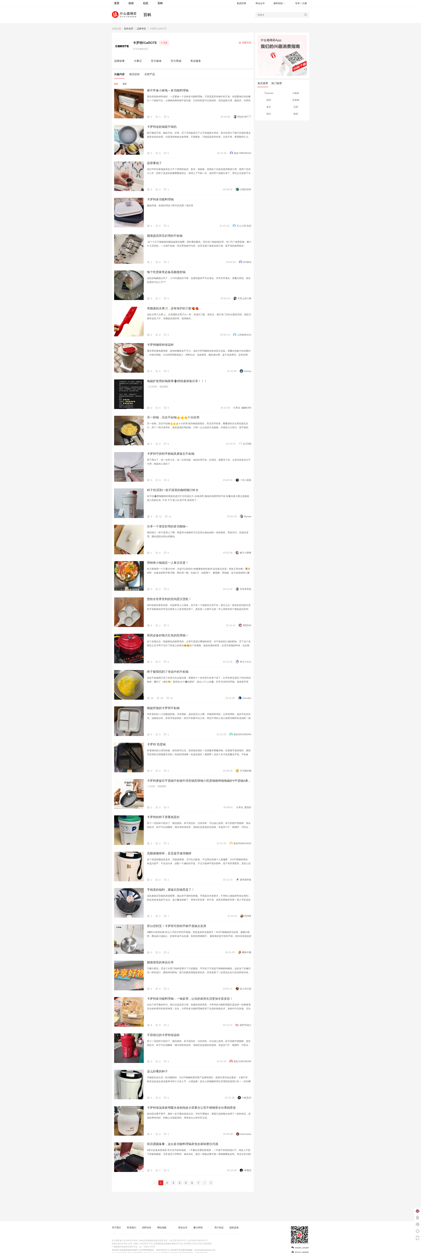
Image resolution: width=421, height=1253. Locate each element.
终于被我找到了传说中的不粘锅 (167, 671)
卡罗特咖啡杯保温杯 (160, 344)
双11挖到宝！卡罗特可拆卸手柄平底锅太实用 (176, 926)
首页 (116, 3)
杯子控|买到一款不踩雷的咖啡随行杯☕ (173, 490)
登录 (297, 3)
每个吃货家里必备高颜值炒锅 (166, 272)
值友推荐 (164, 387)
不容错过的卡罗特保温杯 (163, 1035)
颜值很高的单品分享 (160, 962)
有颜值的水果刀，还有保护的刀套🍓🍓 (173, 308)
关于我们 (116, 1227)
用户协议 (219, 1227)
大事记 (138, 61)
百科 (147, 14)
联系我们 (131, 1227)
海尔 (268, 113)
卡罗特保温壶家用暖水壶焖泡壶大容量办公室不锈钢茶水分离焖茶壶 (191, 1107)
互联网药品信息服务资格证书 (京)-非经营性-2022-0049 (178, 1243)
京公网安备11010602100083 (125, 1240)
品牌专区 (141, 28)
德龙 (295, 113)
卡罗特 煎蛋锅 (156, 744)
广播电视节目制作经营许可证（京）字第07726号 (133, 1247)
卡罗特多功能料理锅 (160, 199)
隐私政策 (234, 1227)
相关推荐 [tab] (263, 83)
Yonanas (268, 93)
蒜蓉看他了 (154, 163)
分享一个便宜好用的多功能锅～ (167, 526)
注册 (304, 3)
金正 (268, 107)
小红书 (153, 387)
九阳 (295, 107)
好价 (131, 3)
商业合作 (260, 3)
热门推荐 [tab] (276, 83)
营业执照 (207, 1243)
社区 (145, 3)
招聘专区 (146, 1227)
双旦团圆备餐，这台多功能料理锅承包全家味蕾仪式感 (182, 1144)
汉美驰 (295, 100)
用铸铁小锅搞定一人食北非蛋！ (167, 562)
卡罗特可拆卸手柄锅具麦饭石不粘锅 (170, 453)
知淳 (268, 100)
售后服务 (195, 61)
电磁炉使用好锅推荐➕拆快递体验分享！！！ (177, 381)
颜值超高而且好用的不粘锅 (165, 235)
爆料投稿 (278, 3)
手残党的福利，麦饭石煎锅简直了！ (170, 889)
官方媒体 (156, 61)
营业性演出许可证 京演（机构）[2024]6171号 (132, 1243)
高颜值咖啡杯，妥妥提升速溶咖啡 (169, 853)
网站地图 (161, 1227)
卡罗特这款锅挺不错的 (162, 126)
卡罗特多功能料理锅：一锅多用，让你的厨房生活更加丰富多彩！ (190, 998)
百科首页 (128, 28)
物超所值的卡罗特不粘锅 (163, 708)
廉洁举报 (198, 1227)
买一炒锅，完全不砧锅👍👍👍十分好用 (173, 417)
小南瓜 (295, 93)
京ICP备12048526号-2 (197, 1240)
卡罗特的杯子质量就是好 (163, 817)
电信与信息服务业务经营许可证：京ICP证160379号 (163, 1240)
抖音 (152, 786)
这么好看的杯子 (157, 1071)
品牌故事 (119, 61)
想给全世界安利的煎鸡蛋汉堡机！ (169, 599)
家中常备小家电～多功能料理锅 (167, 90)
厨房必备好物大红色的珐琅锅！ (167, 635)
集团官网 (241, 3)
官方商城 (176, 61)
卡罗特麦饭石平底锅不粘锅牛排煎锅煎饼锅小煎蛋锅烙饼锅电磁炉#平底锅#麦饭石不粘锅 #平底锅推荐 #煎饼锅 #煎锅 (199, 780)
